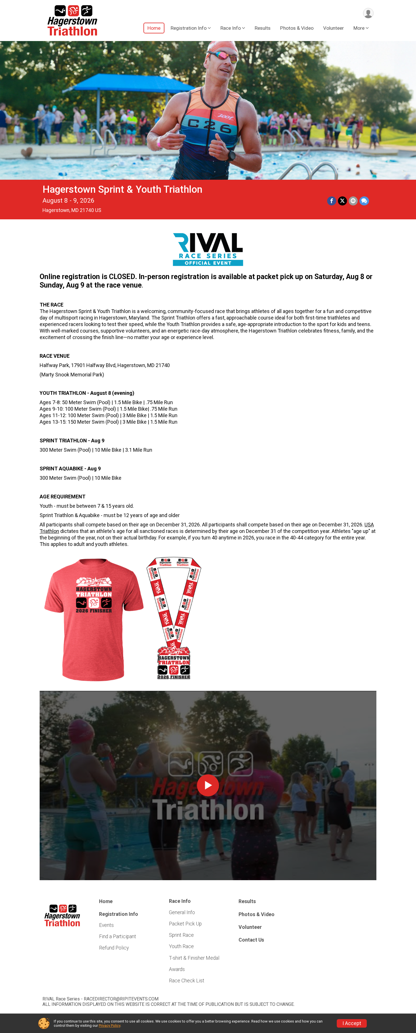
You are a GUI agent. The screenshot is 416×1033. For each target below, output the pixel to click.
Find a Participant (117, 936)
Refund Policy (114, 948)
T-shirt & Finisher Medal (194, 958)
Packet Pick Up (185, 924)
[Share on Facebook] (331, 200)
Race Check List (186, 980)
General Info (182, 912)
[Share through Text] (364, 200)
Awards (177, 969)
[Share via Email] (353, 200)
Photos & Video (297, 28)
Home (153, 28)
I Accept (351, 1023)
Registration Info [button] (189, 28)
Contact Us (251, 940)
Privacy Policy (109, 1025)
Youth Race (181, 946)
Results (263, 28)
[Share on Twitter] (342, 200)
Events (106, 925)
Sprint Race (181, 935)
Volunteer (333, 28)
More (358, 28)
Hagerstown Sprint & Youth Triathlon (122, 189)
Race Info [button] (230, 28)
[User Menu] (368, 13)
